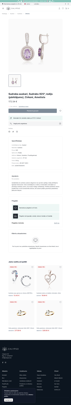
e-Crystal (56, 381)
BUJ (3, 378)
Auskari (12, 13)
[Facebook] (65, 4)
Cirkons (27, 13)
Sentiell (56, 386)
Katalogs (4, 13)
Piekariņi (39, 386)
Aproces (39, 384)
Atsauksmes (22, 378)
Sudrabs (19, 13)
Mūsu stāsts (22, 375)
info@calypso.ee (6, 357)
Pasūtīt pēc (5, 384)
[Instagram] (68, 4)
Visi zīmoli (57, 375)
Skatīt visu (56, 223)
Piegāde (4, 386)
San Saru (56, 384)
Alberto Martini (58, 378)
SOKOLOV (57, 389)
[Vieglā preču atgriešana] (60, 124)
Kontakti (4, 375)
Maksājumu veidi (7, 381)
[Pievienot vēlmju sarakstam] (32, 267)
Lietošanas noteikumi (25, 381)
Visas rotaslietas (41, 375)
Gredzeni (39, 381)
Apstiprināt (8, 400)
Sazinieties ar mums (23, 106)
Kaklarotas (40, 389)
